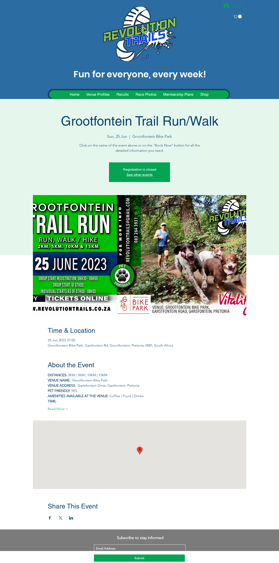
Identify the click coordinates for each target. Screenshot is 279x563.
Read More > (58, 409)
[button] (238, 16)
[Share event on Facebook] (50, 518)
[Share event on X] (60, 518)
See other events (139, 175)
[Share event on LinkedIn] (71, 518)
